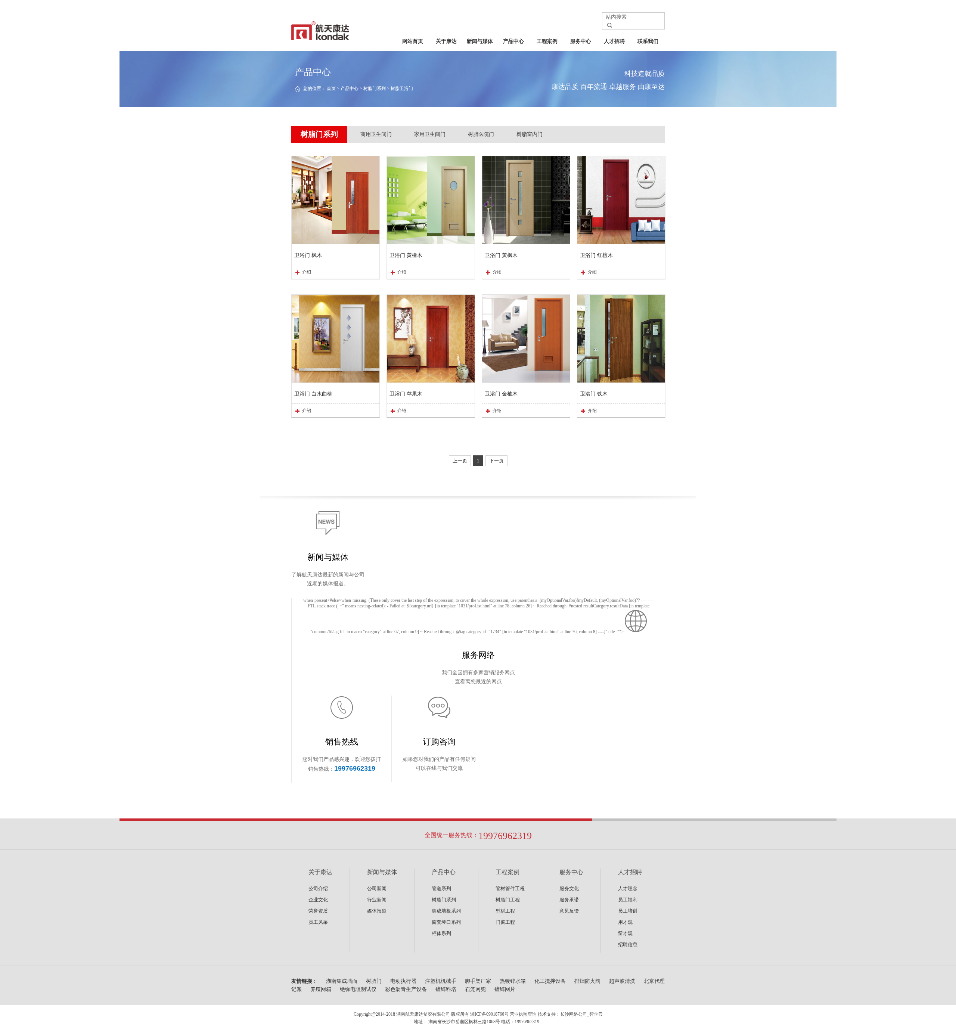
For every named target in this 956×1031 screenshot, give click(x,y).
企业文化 (318, 899)
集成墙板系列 (446, 911)
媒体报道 (377, 911)
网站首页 (412, 41)
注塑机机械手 (440, 981)
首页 (331, 88)
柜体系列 (441, 933)
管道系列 (441, 888)
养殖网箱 (320, 989)
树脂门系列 (374, 88)
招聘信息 (627, 944)
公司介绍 (318, 888)
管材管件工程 (510, 888)
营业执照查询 (523, 1014)
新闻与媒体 (480, 41)
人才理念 (627, 888)
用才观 (625, 922)
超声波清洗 (622, 981)
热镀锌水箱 (513, 981)
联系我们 (647, 41)
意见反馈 (569, 911)
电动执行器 (403, 981)
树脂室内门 (529, 134)
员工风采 (318, 922)
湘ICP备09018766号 (489, 1014)
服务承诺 (569, 899)
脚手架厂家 (478, 981)
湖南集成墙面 (341, 981)
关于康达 (446, 41)
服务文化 (569, 888)
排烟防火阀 (587, 981)
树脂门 (374, 981)
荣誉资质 (318, 911)
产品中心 (513, 41)
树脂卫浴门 (402, 88)
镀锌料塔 (445, 989)
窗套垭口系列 (446, 922)
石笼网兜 (475, 989)
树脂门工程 (508, 899)
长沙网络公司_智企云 (581, 1014)
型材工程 (505, 911)
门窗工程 (505, 922)
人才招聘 (614, 41)
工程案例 (547, 41)
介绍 (306, 272)
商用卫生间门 (376, 134)
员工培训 (627, 911)
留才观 (625, 933)
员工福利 (627, 899)
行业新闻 (377, 899)
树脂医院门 (481, 134)
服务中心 (580, 41)
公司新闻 (377, 888)
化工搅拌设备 (550, 981)
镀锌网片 (504, 989)
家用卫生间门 (430, 134)
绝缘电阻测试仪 (358, 989)
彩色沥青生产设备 (406, 989)
